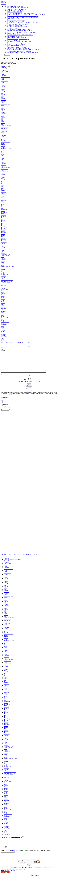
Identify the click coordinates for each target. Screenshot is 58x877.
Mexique (3, 231)
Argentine (3, 82)
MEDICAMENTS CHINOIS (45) (32, 49)
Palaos (2, 262)
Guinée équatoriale (5, 167)
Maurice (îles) (4, 227)
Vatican (2, 332)
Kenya (2, 193)
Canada (2, 116)
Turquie (2, 326)
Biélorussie (3, 100)
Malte (2, 223)
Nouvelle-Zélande (5, 255)
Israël (2, 186)
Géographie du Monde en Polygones (12, 559)
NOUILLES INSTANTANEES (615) (35, 14)
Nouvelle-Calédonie (5, 254)
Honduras (3, 174)
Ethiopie (3, 150)
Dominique (3, 138)
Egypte (2, 139)
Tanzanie (3, 313)
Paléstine (3, 263)
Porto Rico (3, 276)
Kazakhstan (3, 192)
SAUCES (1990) (20, 21)
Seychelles (3, 293)
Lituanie (3, 211)
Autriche (3, 86)
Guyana (2, 170)
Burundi (3, 112)
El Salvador (3, 140)
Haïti (2, 173)
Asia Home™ (4, 867)
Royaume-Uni (4, 285)
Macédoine (3, 215)
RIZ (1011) (16, 18)
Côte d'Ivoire (4, 131)
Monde (5, 67)
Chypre (2, 121)
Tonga (2, 320)
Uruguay (3, 330)
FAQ (24, 869)
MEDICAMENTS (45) (24, 48)
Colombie (3, 123)
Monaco (3, 235)
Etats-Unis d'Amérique (6, 148)
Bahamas (3, 89)
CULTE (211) (18, 40)
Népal (2, 246)
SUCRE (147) (18, 25)
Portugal (3, 277)
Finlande (3, 152)
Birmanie (3, 101)
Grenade (3, 162)
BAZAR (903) (18, 36)
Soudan (2, 301)
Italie (2, 188)
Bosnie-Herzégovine (5, 104)
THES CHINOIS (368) (24, 29)
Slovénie (3, 299)
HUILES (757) (18, 12)
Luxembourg (4, 212)
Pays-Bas (3, 269)
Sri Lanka (3, 303)
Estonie (2, 147)
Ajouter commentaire (17, 850)
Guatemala (3, 165)
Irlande (2, 184)
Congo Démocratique (6, 125)
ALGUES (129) (19, 6)
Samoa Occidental (5, 289)
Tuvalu (2, 327)
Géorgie (2, 158)
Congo (2, 124)
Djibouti (3, 136)
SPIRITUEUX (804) (23, 24)
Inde (2, 178)
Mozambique (4, 242)
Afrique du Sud (4, 71)
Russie (2, 286)
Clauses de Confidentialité (15, 869)
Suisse (2, 305)
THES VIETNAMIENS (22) (29, 32)
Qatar (2, 278)
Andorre (3, 78)
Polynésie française (5, 274)
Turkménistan (4, 324)
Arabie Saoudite (4, 81)
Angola (2, 79)
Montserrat (3, 240)
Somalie (2, 300)
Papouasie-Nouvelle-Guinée (7, 266)
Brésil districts (28, 342)
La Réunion (3, 200)
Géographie (11, 867)
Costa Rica (3, 129)
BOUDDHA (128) (21, 37)
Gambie (2, 156)
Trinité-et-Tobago (5, 322)
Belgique (3, 94)
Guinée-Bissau (4, 169)
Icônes (5, 556)
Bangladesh (3, 91)
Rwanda (3, 288)
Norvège (3, 253)
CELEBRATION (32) (24, 39)
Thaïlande (3, 316)
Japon (2, 189)
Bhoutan (3, 98)
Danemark (3, 135)
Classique (12, 870)
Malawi (2, 219)
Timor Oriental (4, 318)
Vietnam (3, 335)
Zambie (2, 339)
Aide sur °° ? (7, 834)
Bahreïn (2, 90)
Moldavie (3, 234)
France (2, 154)
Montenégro (3, 239)
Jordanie (3, 190)
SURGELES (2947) (22, 26)
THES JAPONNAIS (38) (26, 31)
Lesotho (2, 202)
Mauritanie (3, 228)
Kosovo (2, 197)
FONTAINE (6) (19, 45)
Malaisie (3, 217)
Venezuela (3, 334)
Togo (2, 319)
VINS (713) (16, 33)
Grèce (2, 161)
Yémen (2, 338)
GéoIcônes (6, 558)
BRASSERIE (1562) (23, 7)
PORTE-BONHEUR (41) (26, 51)
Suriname (3, 307)
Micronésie (3, 232)
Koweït (2, 198)
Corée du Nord (4, 127)
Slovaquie (3, 297)
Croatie (2, 132)
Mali (2, 221)
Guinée (2, 166)
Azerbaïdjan (3, 87)
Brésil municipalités (18, 342)
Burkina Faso (4, 110)
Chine (2, 120)
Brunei (2, 108)
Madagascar (3, 216)
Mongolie (3, 238)
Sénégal (2, 290)
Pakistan (3, 261)
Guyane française (5, 171)
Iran (1, 181)
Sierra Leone (4, 295)
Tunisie (2, 323)
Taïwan (2, 312)
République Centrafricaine (7, 280)
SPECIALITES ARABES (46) (30, 22)
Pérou (2, 270)
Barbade (3, 93)
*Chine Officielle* (8, 560)
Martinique (3, 225)
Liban (2, 205)
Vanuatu (3, 331)
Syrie (2, 309)
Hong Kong (3, 175)
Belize (2, 96)
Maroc (2, 224)
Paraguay (3, 267)
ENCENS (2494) (20, 43)
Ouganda (3, 258)
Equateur (3, 143)
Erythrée (3, 144)
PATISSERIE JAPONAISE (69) (31, 17)
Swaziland (3, 308)
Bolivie (2, 102)
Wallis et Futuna (4, 336)
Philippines (3, 272)
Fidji (2, 151)
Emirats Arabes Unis (5, 142)
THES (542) (17, 28)
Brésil (3, 66)
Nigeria (2, 250)
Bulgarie (3, 109)
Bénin (2, 97)
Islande (2, 185)
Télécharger (29, 388)
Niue (2, 251)
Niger (2, 248)
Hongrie (3, 177)
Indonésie (3, 179)
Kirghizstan (3, 194)
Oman (2, 257)
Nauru (2, 244)
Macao (2, 213)
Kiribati (2, 196)
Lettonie (3, 204)
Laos (2, 201)
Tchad (2, 315)
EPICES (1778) (19, 10)
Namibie (3, 243)
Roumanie (3, 284)
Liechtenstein (4, 209)
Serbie (2, 292)
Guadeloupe (3, 163)
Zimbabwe (3, 341)
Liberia (2, 207)
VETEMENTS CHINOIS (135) (31, 52)
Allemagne (3, 75)
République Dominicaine (7, 281)
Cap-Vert (3, 117)
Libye (2, 208)
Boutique (3, 1)
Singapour (3, 296)
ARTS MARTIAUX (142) (27, 35)
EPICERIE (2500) (21, 9)
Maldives (3, 220)
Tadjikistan (3, 311)
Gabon (2, 155)
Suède (2, 304)
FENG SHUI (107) (21, 44)
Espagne (3, 146)
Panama (2, 265)
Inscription (3, 2)
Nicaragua (3, 247)
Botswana (3, 105)
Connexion (3, 4)
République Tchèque (5, 282)
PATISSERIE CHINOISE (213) (31, 16)
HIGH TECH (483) (22, 47)
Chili (2, 119)
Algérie (2, 74)
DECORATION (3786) (25, 41)
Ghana (2, 159)
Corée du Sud (4, 128)
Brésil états (8, 342)
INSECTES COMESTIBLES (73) (33, 13)
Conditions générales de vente (40, 867)
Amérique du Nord (5, 77)
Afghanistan (3, 70)
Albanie (2, 73)
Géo (2, 67)
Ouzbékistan (4, 259)
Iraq (1, 182)
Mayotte (3, 230)
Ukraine (2, 328)
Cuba (2, 133)
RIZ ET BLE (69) (21, 20)
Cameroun (3, 114)
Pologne (3, 273)
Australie (3, 85)
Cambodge (3, 113)
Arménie (3, 83)
